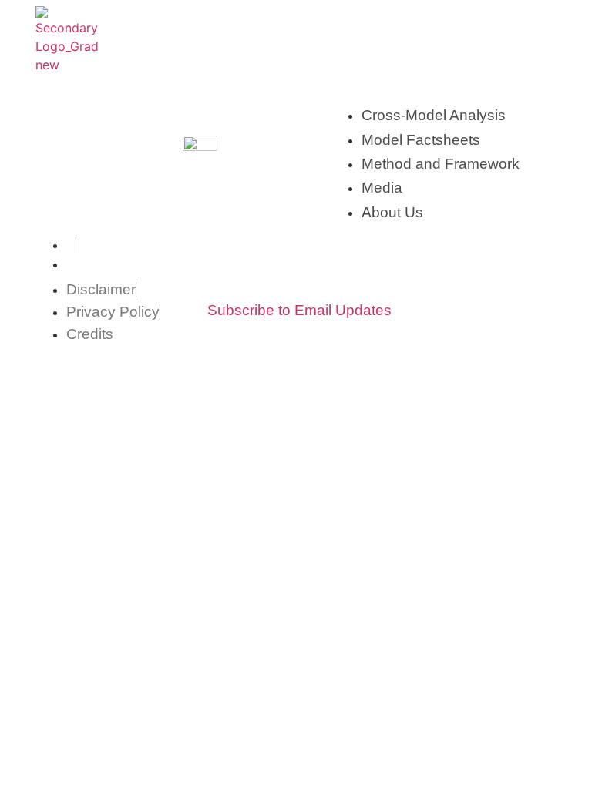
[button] (550, 39)
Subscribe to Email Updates (299, 310)
